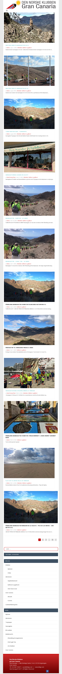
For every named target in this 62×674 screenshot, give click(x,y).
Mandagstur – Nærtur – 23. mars (17, 218)
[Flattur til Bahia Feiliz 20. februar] (29, 463)
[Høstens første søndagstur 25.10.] (29, 71)
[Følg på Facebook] (47, 671)
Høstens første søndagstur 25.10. (17, 88)
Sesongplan (9, 626)
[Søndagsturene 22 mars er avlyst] (29, 157)
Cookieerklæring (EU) (11, 604)
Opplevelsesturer (12, 581)
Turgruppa (9, 622)
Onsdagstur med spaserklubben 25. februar (20, 390)
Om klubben (11, 646)
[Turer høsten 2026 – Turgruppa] (29, 114)
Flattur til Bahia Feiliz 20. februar (17, 480)
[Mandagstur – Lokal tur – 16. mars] (29, 244)
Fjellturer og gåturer (27, 47)
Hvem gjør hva (12, 642)
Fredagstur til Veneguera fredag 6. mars (19, 347)
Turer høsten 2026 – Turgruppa (16, 131)
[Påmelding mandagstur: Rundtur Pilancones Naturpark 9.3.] (29, 287)
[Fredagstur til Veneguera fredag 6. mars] (29, 330)
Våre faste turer (12, 589)
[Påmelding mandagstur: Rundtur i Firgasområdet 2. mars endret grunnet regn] (31, 417)
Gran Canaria (9, 592)
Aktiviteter (19, 47)
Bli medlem (9, 630)
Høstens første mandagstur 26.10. (17, 45)
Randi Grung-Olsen (11, 177)
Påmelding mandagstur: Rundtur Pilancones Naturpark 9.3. (26, 304)
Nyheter (10, 569)
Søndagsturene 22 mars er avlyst (17, 175)
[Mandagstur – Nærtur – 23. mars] (29, 200)
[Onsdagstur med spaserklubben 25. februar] (29, 373)
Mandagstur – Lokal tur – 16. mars (17, 261)
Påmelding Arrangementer (15, 638)
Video (9, 573)
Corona (10, 600)
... (49, 540)
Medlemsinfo (9, 634)
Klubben (8, 565)
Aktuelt (10, 596)
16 (52, 540)
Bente (8, 47)
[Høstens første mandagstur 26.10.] (29, 27)
